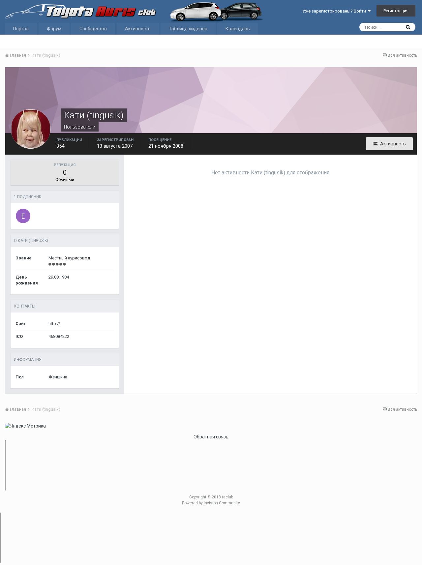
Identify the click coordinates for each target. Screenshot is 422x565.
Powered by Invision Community (211, 503)
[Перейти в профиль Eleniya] (23, 216)
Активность (138, 28)
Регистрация (395, 10)
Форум (54, 28)
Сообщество (93, 28)
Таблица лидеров (188, 28)
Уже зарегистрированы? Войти (335, 11)
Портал (21, 28)
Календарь (238, 28)
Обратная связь (211, 436)
